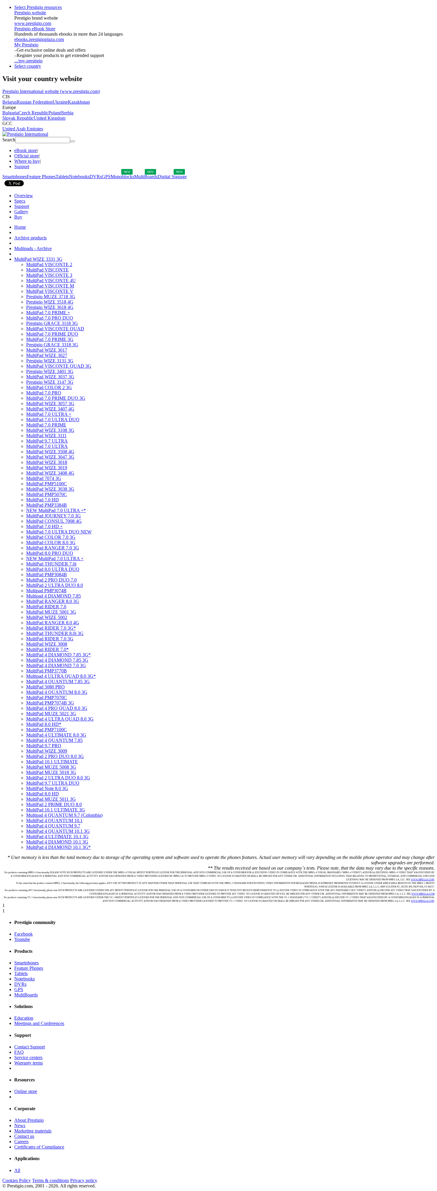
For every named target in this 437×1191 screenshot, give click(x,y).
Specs (19, 200)
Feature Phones (41, 176)
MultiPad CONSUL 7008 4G (54, 521)
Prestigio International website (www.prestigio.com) (51, 91)
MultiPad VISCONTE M (50, 285)
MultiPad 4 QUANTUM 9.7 (53, 825)
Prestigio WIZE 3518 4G (49, 301)
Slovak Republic (18, 118)
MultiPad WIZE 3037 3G (50, 376)
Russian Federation (35, 102)
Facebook (23, 933)
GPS (106, 176)
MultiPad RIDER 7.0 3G (49, 638)
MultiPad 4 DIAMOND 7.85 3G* (58, 654)
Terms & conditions (50, 1180)
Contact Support (29, 1046)
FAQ (19, 1052)
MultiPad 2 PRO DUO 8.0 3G (55, 756)
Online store (25, 1091)
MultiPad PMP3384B (46, 505)
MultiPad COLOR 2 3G (49, 387)
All (17, 1170)
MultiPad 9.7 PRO (43, 745)
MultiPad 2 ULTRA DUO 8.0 (54, 585)
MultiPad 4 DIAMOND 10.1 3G (57, 841)
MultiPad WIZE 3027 (46, 355)
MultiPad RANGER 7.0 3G (52, 547)
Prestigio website (30, 12)
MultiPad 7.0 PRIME (46, 424)
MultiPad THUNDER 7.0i (51, 563)
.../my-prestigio (28, 60)
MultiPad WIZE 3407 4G (50, 408)
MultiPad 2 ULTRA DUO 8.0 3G (58, 777)
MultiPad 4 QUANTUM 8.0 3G (56, 692)
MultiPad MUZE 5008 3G (51, 767)
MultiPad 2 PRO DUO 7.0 (51, 579)
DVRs (95, 176)
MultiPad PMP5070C (46, 494)
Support (21, 166)
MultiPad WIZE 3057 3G (50, 403)
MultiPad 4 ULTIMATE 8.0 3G (56, 734)
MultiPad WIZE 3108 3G (50, 430)
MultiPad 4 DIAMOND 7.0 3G (56, 665)
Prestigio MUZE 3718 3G (50, 296)
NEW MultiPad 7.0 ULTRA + (55, 558)
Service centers (28, 1057)
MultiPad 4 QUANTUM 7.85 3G (58, 681)
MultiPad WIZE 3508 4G (50, 451)
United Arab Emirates (22, 128)
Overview (23, 195)
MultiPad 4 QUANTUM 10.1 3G (58, 831)
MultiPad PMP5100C (46, 483)
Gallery (21, 211)
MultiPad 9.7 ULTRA (47, 440)
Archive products (30, 237)
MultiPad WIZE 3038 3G (50, 489)
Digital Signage (172, 176)
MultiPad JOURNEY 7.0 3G (53, 515)
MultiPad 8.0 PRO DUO (49, 553)
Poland (55, 112)
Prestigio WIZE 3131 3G (49, 360)
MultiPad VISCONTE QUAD (55, 328)
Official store (26, 155)
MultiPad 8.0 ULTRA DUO (52, 569)
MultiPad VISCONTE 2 (49, 264)
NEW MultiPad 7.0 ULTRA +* (56, 510)
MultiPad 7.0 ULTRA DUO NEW (59, 531)
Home (20, 227)
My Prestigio (26, 44)
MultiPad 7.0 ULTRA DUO (52, 419)
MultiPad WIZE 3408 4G (50, 473)
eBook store (25, 150)
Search (8, 139)
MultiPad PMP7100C (46, 729)
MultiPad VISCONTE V (49, 291)
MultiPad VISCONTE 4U (51, 280)
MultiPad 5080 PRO (45, 686)
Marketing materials (32, 1130)
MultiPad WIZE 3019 (46, 467)
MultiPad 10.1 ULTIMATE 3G (55, 809)
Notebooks (79, 176)
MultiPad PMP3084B (46, 574)
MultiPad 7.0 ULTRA (47, 446)
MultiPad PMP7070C (46, 697)
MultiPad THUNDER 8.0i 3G (55, 633)
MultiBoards (146, 176)
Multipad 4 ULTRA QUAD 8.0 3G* (61, 676)
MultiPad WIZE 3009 (46, 751)
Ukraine (60, 102)
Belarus (9, 102)
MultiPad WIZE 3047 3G (50, 456)
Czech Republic (33, 112)
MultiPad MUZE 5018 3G (51, 772)
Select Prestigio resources (38, 7)
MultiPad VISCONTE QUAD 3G (58, 366)
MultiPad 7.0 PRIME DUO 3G (55, 398)
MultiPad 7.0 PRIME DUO (52, 334)
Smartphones (14, 176)
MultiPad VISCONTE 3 (49, 275)
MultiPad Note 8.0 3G (47, 788)
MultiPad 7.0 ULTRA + (48, 414)
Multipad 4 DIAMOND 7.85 (53, 595)
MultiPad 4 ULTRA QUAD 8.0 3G (60, 718)
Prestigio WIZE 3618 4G (49, 307)
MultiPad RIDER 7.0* (47, 649)
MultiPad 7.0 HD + (44, 526)
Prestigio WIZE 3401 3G (49, 371)
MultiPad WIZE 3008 (46, 644)
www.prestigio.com (32, 23)
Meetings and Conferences (39, 1023)
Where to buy (27, 161)
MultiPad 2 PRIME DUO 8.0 (54, 804)
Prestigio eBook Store (34, 28)
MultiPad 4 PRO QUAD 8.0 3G (56, 708)
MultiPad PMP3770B (46, 670)
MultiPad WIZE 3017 (46, 350)
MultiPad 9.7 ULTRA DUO (52, 783)
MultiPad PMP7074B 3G (50, 702)
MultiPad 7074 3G (43, 478)
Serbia (67, 112)
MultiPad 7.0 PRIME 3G (49, 339)
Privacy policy (83, 1180)
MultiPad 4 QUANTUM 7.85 (54, 740)
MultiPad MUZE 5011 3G (51, 799)
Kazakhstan (79, 102)
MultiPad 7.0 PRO (43, 392)
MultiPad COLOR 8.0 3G (51, 542)
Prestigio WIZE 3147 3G (49, 382)
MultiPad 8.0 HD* (43, 724)
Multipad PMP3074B (46, 590)
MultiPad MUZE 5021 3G (51, 713)
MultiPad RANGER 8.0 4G (52, 622)
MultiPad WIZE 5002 (46, 617)
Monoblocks (122, 176)
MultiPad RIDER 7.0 (46, 606)
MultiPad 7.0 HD (42, 499)
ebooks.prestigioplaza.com (39, 39)
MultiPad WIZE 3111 (46, 435)
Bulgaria (10, 112)
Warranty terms (28, 1062)
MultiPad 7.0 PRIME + (48, 312)
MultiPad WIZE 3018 (46, 462)
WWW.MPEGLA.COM (422, 879)
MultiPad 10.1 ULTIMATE (52, 761)
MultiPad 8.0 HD (42, 793)
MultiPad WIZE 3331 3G (38, 259)
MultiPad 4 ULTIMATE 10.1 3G (57, 836)
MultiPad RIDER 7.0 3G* (51, 628)
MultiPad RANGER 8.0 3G (52, 601)
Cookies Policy (16, 1180)
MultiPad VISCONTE (47, 269)
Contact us (24, 1136)
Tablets (62, 176)
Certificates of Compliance (39, 1146)
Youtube (22, 939)
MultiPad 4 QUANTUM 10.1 (54, 820)
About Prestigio (29, 1120)
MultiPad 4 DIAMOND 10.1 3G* (58, 847)
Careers (21, 1141)
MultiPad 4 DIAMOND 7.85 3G (57, 660)
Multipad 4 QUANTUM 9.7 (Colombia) (64, 815)
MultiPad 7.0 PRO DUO (49, 317)
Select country (27, 66)
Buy (18, 216)
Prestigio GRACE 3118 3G (52, 323)
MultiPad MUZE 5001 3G (51, 612)
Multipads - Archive (33, 248)
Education (23, 1018)
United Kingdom (49, 118)
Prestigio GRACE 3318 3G (52, 344)
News (19, 1125)
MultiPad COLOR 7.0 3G (51, 537)
